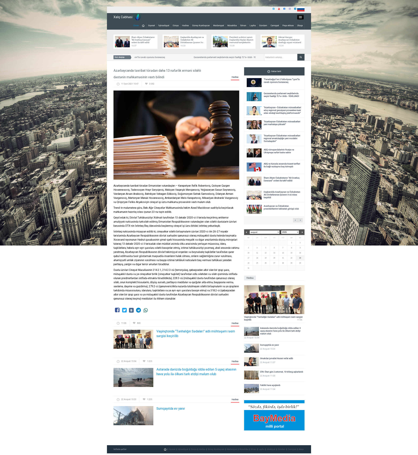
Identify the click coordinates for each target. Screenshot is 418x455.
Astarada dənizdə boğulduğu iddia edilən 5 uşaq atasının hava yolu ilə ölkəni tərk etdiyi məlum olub (196, 371)
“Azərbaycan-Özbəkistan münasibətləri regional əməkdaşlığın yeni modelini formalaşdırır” (282, 138)
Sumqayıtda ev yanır (170, 408)
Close (136, 25)
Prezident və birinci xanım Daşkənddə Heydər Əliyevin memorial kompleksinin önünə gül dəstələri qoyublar (241, 42)
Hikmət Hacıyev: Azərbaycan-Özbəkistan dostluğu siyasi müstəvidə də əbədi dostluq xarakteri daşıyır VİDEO (290, 42)
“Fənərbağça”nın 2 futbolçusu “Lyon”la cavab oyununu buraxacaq (282, 80)
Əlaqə (300, 25)
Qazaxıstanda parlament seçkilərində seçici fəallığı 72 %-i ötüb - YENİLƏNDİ (218, 57)
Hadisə (185, 25)
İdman (243, 25)
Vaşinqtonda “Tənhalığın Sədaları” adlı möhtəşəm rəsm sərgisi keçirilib (195, 333)
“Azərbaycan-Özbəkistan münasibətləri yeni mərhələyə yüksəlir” (282, 123)
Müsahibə (232, 25)
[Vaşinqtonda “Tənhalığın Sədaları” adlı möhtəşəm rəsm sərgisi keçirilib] (133, 340)
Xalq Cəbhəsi (122, 17)
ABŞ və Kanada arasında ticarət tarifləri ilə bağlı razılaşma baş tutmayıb (282, 165)
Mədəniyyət (218, 25)
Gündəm (263, 25)
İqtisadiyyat (163, 25)
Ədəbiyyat (271, 449)
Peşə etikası (288, 25)
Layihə (253, 25)
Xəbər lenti (276, 71)
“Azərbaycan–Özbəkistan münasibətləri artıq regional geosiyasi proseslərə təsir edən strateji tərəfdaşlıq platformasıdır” (282, 110)
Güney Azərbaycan (201, 25)
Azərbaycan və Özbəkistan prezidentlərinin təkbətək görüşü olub (281, 207)
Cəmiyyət (275, 25)
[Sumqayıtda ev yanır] (133, 416)
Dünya (176, 25)
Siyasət (151, 25)
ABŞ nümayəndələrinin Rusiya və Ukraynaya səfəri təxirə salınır (279, 151)
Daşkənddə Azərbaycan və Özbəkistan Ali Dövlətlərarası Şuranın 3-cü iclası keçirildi (282, 195)
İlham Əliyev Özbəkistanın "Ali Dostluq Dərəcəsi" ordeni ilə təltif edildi (143, 40)
